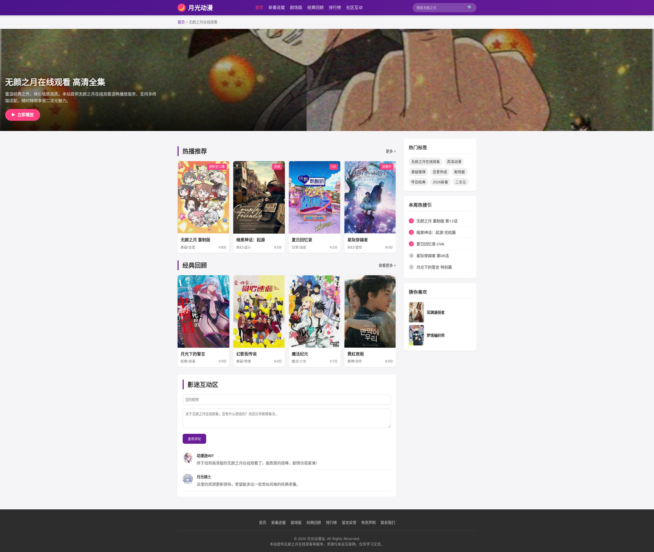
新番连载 (276, 7)
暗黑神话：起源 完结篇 (436, 232)
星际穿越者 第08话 (432, 255)
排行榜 (335, 7)
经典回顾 (315, 7)
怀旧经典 (418, 181)
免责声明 (368, 522)
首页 (259, 7)
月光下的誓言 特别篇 (434, 267)
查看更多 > (387, 265)
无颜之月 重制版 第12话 (437, 220)
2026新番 (440, 181)
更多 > (391, 151)
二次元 (460, 181)
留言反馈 (349, 522)
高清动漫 (454, 161)
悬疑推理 (418, 171)
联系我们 (388, 522)
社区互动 (354, 7)
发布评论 (194, 439)
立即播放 (22, 114)
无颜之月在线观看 (425, 161)
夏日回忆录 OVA (430, 243)
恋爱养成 (440, 171)
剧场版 (296, 7)
